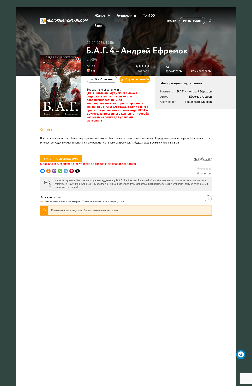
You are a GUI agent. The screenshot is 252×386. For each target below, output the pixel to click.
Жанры (100, 15)
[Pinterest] (71, 171)
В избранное (104, 79)
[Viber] (54, 171)
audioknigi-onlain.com (67, 21)
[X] (77, 171)
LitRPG (92, 59)
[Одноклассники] (48, 171)
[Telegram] (66, 171)
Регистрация (192, 20)
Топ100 (149, 15)
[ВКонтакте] (42, 171)
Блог (98, 26)
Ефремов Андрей (200, 96)
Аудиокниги (126, 15)
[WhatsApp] (60, 171)
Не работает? (203, 158)
